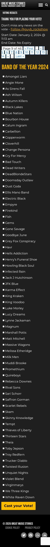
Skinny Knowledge (19, 418)
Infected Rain (15, 271)
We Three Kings (17, 491)
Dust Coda (13, 186)
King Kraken (14, 296)
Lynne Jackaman (17, 320)
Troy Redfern (15, 454)
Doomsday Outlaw (19, 180)
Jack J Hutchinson (18, 278)
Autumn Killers (16, 101)
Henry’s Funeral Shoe (21, 259)
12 (37, 52)
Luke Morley (14, 308)
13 (43, 52)
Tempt (10, 424)
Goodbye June (16, 235)
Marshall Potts (15, 332)
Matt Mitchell (15, 338)
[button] (40, 4)
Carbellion (12, 131)
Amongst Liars (16, 76)
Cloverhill (12, 143)
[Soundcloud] (44, 535)
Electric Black (15, 198)
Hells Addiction (16, 253)
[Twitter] (24, 535)
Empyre (11, 204)
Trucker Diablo (16, 460)
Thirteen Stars (15, 436)
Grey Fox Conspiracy (20, 241)
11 (32, 52)
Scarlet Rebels (16, 406)
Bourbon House (17, 119)
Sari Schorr (13, 393)
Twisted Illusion (16, 467)
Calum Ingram (16, 125)
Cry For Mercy (15, 156)
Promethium (15, 369)
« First (29, 48)
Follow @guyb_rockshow (29, 29)
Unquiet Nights (16, 473)
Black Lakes (14, 107)
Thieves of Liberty (18, 430)
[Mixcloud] (37, 535)
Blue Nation (14, 113)
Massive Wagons (17, 345)
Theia (9, 442)
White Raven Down (19, 497)
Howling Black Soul (19, 265)
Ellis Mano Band (17, 192)
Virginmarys (14, 485)
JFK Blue (11, 284)
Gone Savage (15, 229)
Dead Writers (15, 168)
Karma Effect (15, 290)
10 (27, 52)
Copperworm (15, 137)
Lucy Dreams (15, 314)
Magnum (12, 326)
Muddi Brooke (15, 363)
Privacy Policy (32, 527)
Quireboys (13, 375)
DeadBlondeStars (18, 174)
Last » (20, 56)
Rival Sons (12, 387)
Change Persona (17, 150)
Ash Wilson (13, 95)
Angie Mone (14, 82)
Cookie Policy (12, 527)
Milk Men (12, 357)
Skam (9, 412)
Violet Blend (14, 479)
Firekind (11, 210)
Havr (8, 247)
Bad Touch (13, 162)
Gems (9, 223)
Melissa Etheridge (18, 351)
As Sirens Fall (15, 89)
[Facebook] (30, 535)
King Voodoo (14, 302)
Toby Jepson (14, 448)
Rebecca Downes (18, 381)
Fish (8, 217)
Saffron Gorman (17, 399)
